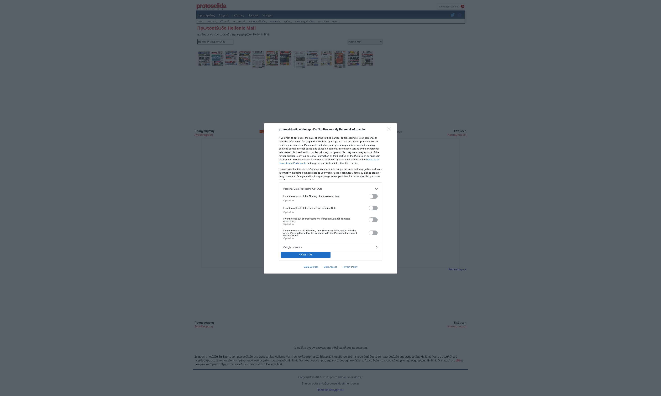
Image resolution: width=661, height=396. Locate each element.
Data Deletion (311, 266)
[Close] (390, 129)
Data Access (330, 266)
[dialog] (330, 198)
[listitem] (330, 189)
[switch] (373, 196)
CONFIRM (305, 254)
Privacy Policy (350, 266)
